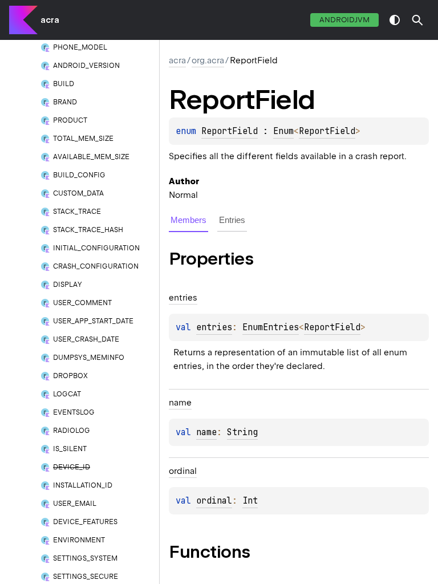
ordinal (214, 500)
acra (49, 20)
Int (250, 500)
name (206, 432)
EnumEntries (270, 327)
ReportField (229, 131)
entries (214, 327)
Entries (232, 220)
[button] (417, 20)
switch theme (394, 20)
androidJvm (344, 19)
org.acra (208, 60)
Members (188, 220)
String (242, 432)
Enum (283, 131)
